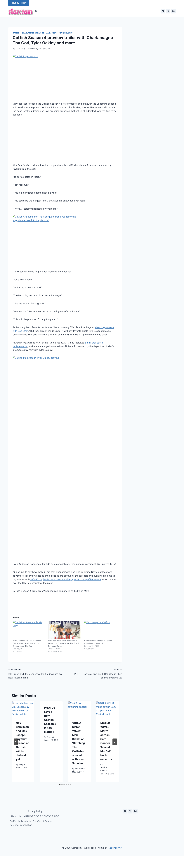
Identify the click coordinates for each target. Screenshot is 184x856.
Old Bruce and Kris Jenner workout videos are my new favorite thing (35, 673)
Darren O (51, 737)
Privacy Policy (19, 2)
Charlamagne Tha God (33, 33)
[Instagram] (173, 11)
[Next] (114, 742)
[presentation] (23, 709)
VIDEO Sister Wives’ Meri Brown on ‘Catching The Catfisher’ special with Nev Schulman (78, 743)
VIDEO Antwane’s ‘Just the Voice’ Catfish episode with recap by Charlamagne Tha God (27, 643)
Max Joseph (51, 33)
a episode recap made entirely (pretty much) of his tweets (65, 579)
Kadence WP (115, 847)
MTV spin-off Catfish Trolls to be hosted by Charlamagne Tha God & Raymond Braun (63, 643)
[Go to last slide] (16, 742)
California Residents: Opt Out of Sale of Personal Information (31, 823)
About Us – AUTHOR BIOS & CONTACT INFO (35, 816)
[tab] (59, 784)
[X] (168, 11)
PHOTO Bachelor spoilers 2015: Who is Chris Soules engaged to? (98, 673)
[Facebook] (163, 11)
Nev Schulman (66, 33)
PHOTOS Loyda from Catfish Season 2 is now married (50, 720)
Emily (21, 764)
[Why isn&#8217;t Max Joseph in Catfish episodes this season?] (100, 630)
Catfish (16, 33)
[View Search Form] (36, 11)
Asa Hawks (20, 49)
